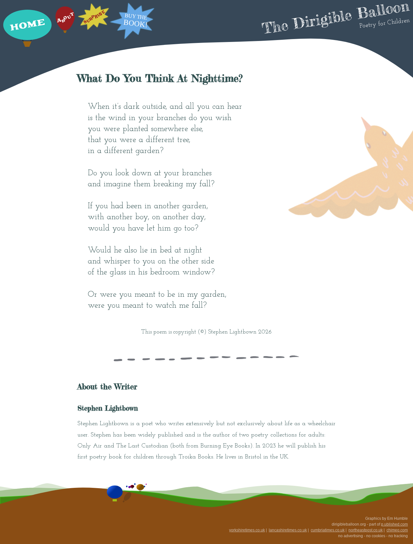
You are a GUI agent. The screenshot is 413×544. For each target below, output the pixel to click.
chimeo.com (397, 530)
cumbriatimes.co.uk (328, 530)
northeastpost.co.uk (365, 530)
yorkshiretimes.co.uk (247, 530)
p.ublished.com (394, 524)
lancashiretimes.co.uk (288, 530)
